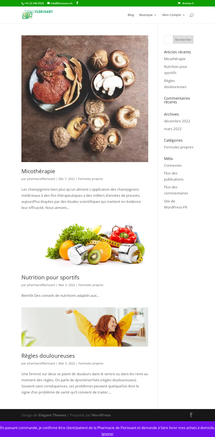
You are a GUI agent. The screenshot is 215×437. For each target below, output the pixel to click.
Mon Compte (171, 15)
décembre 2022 (177, 121)
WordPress (101, 415)
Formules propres (90, 179)
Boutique (146, 15)
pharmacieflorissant (41, 179)
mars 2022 (173, 128)
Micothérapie (38, 171)
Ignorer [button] (107, 433)
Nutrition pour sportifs (50, 277)
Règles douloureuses (48, 355)
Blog (131, 15)
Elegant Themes (52, 415)
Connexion (173, 165)
